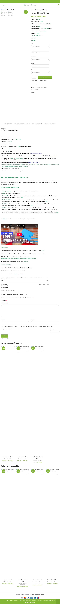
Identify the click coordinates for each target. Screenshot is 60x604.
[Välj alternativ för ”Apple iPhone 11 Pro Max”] (27, 473)
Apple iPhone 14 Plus (7, 457)
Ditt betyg (4, 300)
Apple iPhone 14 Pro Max (37, 457)
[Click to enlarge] (3, 8)
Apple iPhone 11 (8, 580)
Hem (32, 9)
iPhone (44, 9)
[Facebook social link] (25, 1)
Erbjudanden (22, 584)
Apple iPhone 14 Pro (22, 457)
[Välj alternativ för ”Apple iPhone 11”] (12, 473)
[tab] (8, 123)
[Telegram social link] (34, 1)
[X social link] (27, 1)
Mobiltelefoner (38, 9)
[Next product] (58, 10)
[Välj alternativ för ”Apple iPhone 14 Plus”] (12, 350)
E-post (33, 320)
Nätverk (33, 56)
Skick (32, 63)
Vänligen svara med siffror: (7, 329)
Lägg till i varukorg (44, 77)
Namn (2, 320)
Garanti (33, 69)
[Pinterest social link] (29, 1)
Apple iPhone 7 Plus (52, 580)
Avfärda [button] (58, 601)
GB (32, 43)
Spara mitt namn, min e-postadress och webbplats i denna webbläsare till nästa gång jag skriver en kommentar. (28, 326)
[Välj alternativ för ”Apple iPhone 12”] (42, 473)
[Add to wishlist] (12, 348)
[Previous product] (54, 10)
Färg (32, 50)
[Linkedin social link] (31, 1)
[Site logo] (26, 5)
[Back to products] (56, 10)
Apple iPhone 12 (37, 580)
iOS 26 (36, 89)
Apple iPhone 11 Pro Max (23, 580)
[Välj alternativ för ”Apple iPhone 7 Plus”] (57, 473)
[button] (2, 9)
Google (26, 261)
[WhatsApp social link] (33, 1)
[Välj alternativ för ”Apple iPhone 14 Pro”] (27, 350)
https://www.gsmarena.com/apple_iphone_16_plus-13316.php (21, 218)
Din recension (4, 303)
